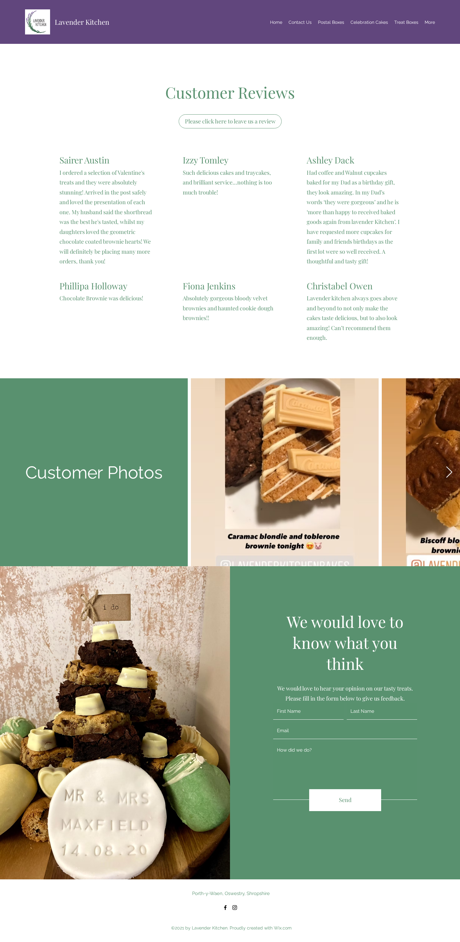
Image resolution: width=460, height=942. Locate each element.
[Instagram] (235, 907)
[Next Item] (449, 472)
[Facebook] (225, 907)
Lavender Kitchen (82, 22)
